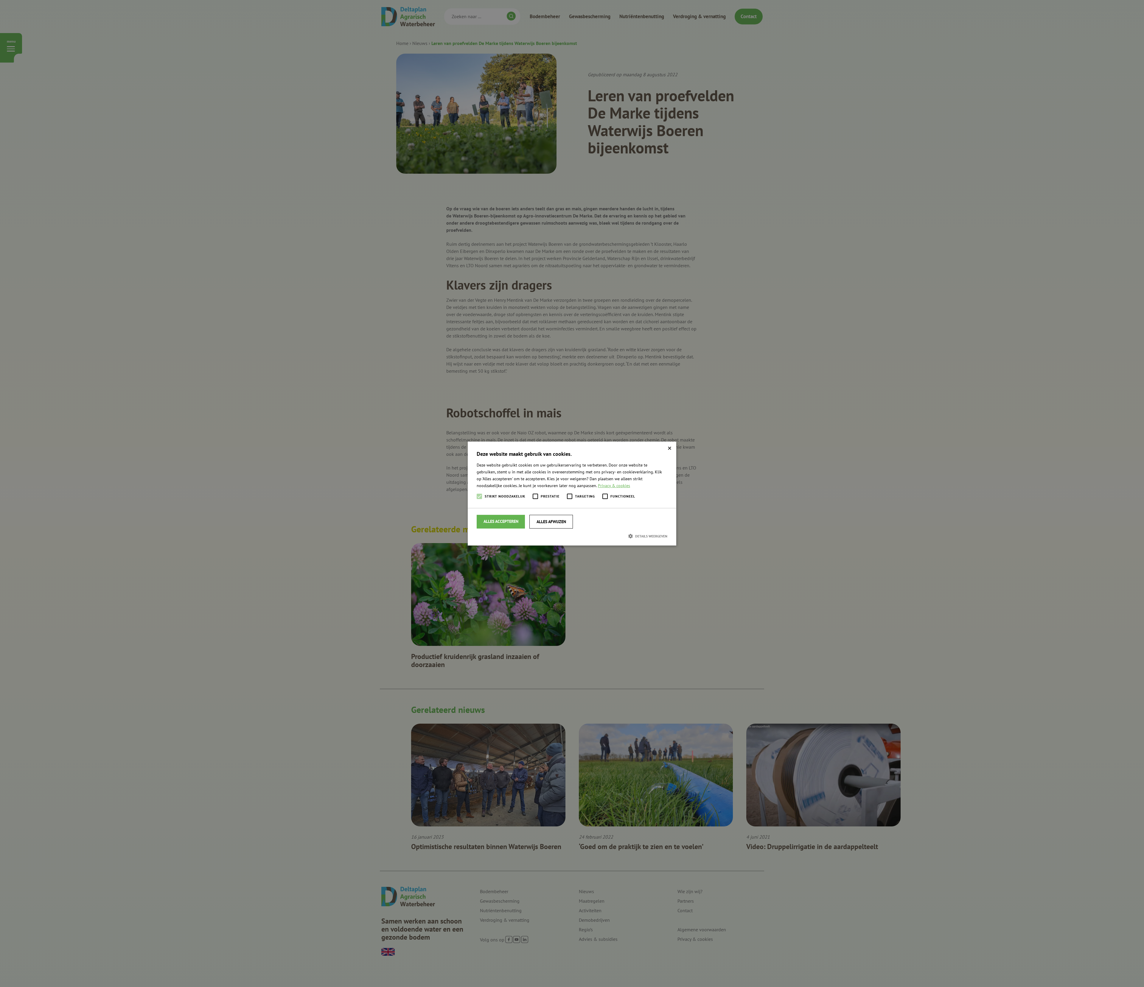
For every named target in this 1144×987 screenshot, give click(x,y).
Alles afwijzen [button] (551, 521)
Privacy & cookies (614, 485)
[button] (572, 536)
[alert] (572, 493)
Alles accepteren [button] (501, 521)
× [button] (669, 448)
